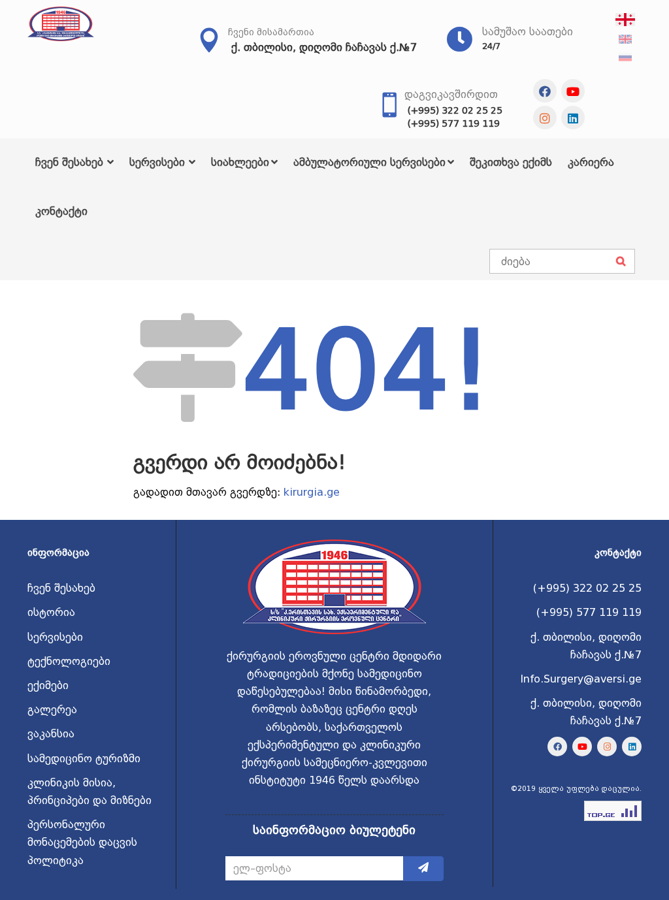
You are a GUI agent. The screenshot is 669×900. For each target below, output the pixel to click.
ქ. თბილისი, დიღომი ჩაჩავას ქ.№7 (324, 47)
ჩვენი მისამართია (271, 32)
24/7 (491, 46)
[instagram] (545, 117)
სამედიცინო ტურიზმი (83, 758)
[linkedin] (573, 117)
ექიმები (48, 685)
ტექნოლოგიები (68, 661)
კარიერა (591, 162)
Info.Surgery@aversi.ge (581, 679)
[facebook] (545, 91)
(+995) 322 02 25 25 (455, 110)
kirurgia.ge (312, 492)
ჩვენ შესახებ (69, 162)
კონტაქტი (61, 211)
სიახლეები (240, 162)
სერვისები (157, 162)
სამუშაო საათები (527, 31)
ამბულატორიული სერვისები (369, 162)
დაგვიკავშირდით (451, 94)
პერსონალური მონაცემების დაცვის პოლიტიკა (82, 842)
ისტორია (51, 612)
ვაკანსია (50, 734)
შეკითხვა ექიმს (511, 162)
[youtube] (573, 91)
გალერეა (52, 709)
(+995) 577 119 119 (454, 123)
